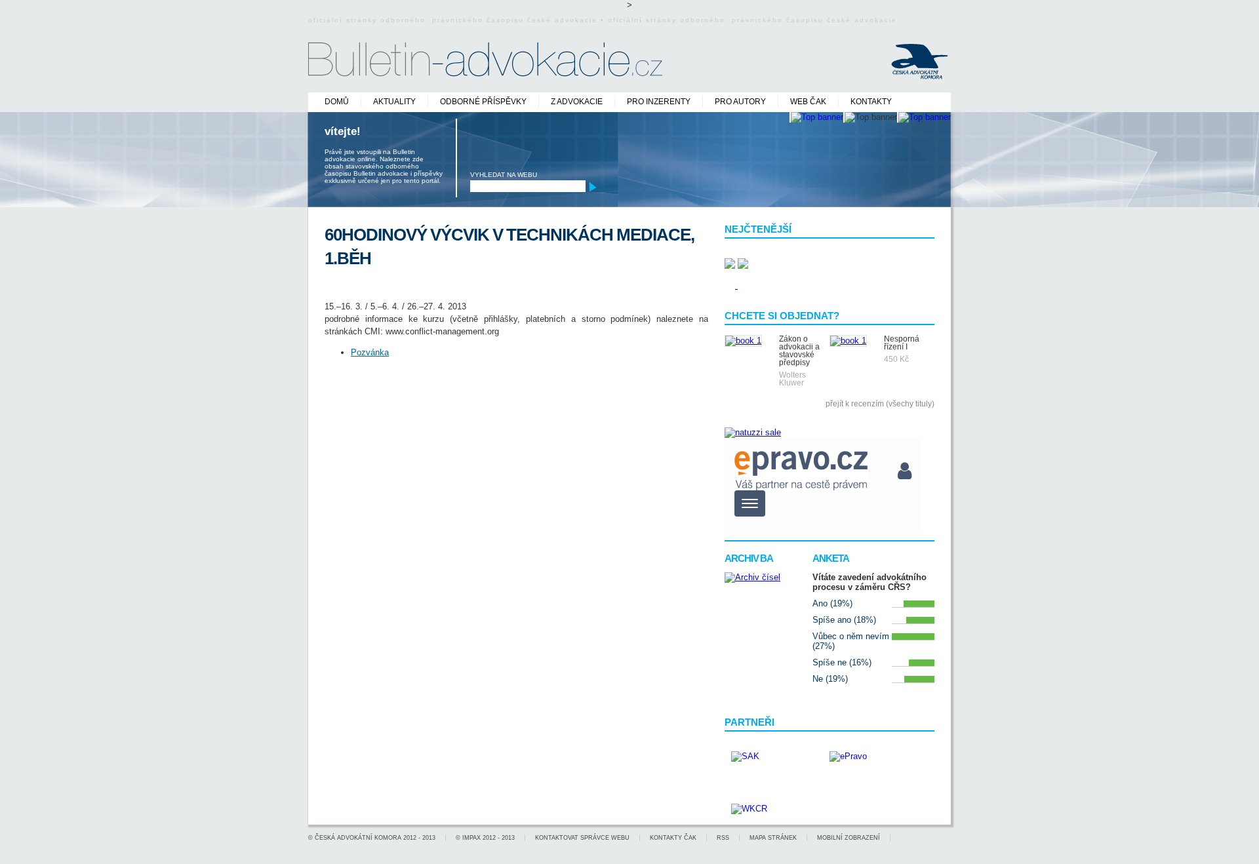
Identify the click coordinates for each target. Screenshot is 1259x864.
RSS (723, 838)
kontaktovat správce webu (582, 838)
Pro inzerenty (658, 102)
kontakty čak (673, 838)
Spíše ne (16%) (841, 662)
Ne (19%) (830, 679)
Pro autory (740, 102)
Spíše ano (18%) (844, 620)
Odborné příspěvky (483, 102)
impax (471, 838)
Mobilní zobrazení (848, 838)
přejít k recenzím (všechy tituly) (880, 404)
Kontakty (871, 102)
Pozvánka (370, 352)
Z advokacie (577, 102)
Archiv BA (749, 558)
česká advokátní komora (358, 838)
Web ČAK (808, 102)
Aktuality (394, 102)
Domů (337, 102)
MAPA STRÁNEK (773, 838)
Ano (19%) (832, 603)
